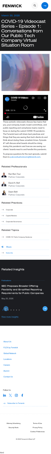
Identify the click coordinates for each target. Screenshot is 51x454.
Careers (6, 365)
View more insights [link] (9, 316)
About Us (7, 341)
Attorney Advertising (13, 423)
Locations (7, 359)
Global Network (9, 353)
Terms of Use (37, 423)
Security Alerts (13, 427)
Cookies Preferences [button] (37, 431)
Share (9, 246)
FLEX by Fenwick (10, 347)
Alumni (6, 371)
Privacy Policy (37, 427)
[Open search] (34, 5)
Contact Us (8, 377)
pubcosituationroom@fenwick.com (25, 156)
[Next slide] (45, 308)
